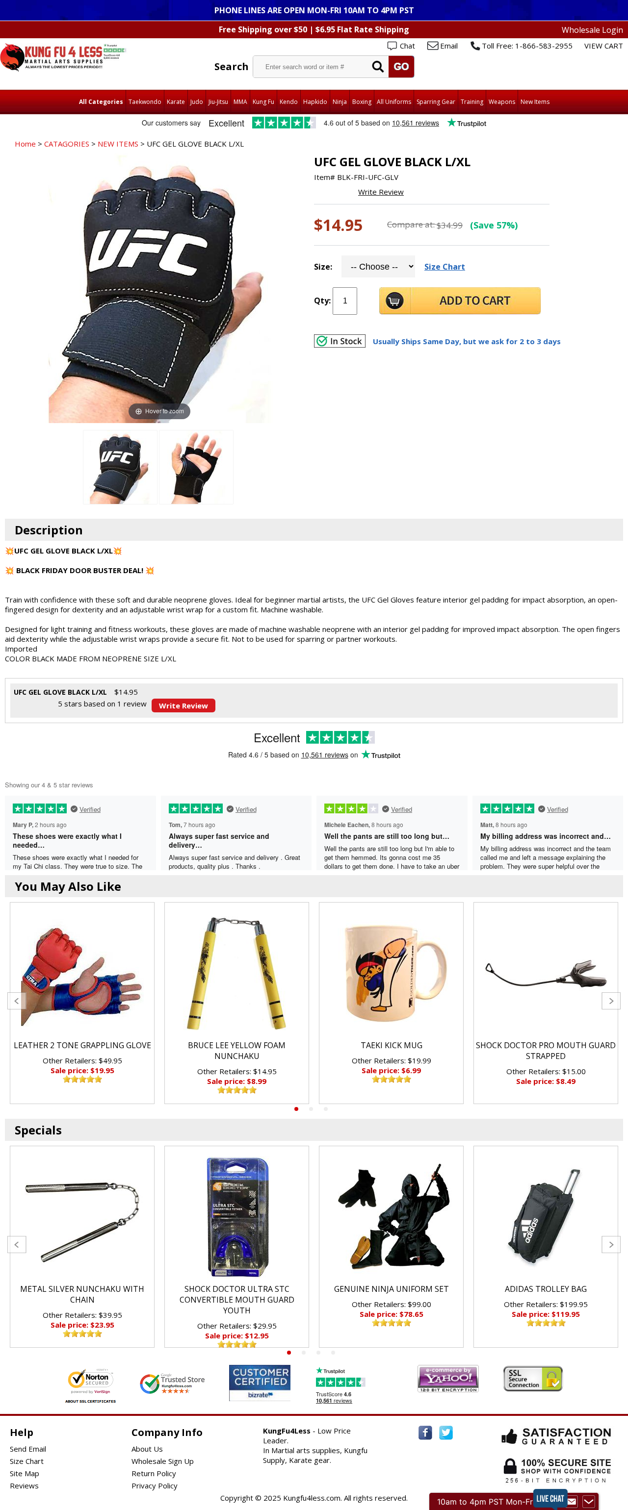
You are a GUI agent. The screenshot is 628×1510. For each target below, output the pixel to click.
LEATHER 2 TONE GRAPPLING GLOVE (82, 1045)
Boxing (361, 102)
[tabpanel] (82, 1003)
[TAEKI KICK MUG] (391, 973)
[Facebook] (425, 1433)
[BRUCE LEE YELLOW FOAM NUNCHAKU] (237, 973)
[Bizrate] (276, 1395)
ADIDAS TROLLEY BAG (546, 1289)
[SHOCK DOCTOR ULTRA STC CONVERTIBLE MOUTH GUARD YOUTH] (237, 1217)
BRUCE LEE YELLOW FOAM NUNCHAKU (237, 1050)
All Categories (101, 102)
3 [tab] (326, 1109)
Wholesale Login (592, 30)
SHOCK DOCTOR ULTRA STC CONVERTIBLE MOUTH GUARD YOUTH (237, 1300)
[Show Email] (571, 1501)
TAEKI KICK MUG (391, 1045)
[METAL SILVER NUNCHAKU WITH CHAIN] (82, 1217)
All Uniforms (394, 102)
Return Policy (153, 1473)
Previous (16, 1000)
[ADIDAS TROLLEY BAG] (546, 1217)
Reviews (24, 1485)
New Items (535, 102)
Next (611, 1000)
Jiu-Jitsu (218, 102)
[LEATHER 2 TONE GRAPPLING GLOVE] (82, 973)
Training (472, 102)
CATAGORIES (66, 144)
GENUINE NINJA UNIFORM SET (391, 1289)
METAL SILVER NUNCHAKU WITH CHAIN (82, 1294)
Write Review (381, 192)
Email (449, 45)
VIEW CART (603, 45)
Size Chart (444, 266)
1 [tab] (296, 1109)
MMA (240, 102)
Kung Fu (263, 102)
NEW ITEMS (118, 144)
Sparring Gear (436, 102)
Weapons (502, 102)
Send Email (28, 1449)
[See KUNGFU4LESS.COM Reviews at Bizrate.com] (259, 1383)
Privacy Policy (154, 1485)
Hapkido (315, 102)
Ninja (340, 102)
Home (25, 144)
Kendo (289, 102)
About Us (147, 1449)
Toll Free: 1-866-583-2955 (527, 45)
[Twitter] (446, 1433)
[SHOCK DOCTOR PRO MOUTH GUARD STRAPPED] (546, 973)
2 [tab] (311, 1109)
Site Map (24, 1473)
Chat (407, 45)
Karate (176, 102)
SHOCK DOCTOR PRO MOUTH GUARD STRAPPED (546, 1050)
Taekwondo (145, 102)
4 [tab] (333, 1353)
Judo (196, 102)
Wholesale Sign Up (162, 1461)
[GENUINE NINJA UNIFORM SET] (391, 1217)
